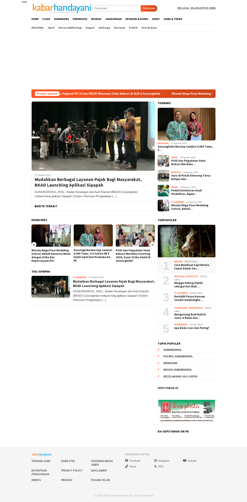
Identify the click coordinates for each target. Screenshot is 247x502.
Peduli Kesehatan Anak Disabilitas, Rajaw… (186, 192)
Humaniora (181, 308)
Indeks (36, 480)
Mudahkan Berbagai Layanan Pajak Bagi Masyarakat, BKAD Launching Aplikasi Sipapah (88, 182)
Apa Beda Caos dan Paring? (191, 328)
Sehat (174, 157)
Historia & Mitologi (186, 276)
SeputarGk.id (168, 388)
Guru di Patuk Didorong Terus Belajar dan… (191, 177)
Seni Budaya (196, 308)
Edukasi (176, 172)
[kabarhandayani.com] (61, 8)
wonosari (170, 363)
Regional (163, 143)
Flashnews (79, 277)
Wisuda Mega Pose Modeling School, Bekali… (189, 207)
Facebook (134, 460)
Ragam (178, 261)
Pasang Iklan (100, 480)
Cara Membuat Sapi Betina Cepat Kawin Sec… (191, 266)
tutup (24, 2)
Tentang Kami (40, 461)
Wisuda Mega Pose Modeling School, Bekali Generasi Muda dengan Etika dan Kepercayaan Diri (50, 255)
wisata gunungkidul (177, 369)
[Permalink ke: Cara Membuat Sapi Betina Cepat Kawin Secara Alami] (187, 241)
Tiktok (132, 466)
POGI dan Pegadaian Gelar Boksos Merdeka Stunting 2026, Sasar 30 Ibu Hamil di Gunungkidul (133, 255)
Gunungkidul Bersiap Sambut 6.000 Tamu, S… (185, 148)
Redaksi (66, 480)
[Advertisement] (123, 60)
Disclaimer (99, 470)
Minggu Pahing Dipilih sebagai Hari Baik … (188, 284)
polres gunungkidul (178, 356)
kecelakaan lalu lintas (180, 376)
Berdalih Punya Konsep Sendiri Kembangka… (189, 298)
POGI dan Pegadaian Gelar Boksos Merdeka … (188, 162)
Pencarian (149, 8)
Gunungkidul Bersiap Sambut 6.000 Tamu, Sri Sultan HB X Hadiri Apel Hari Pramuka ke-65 (93, 255)
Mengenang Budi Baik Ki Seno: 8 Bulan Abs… (190, 316)
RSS (160, 466)
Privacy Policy (71, 470)
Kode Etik (68, 461)
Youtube (191, 460)
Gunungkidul (172, 349)
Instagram (163, 460)
